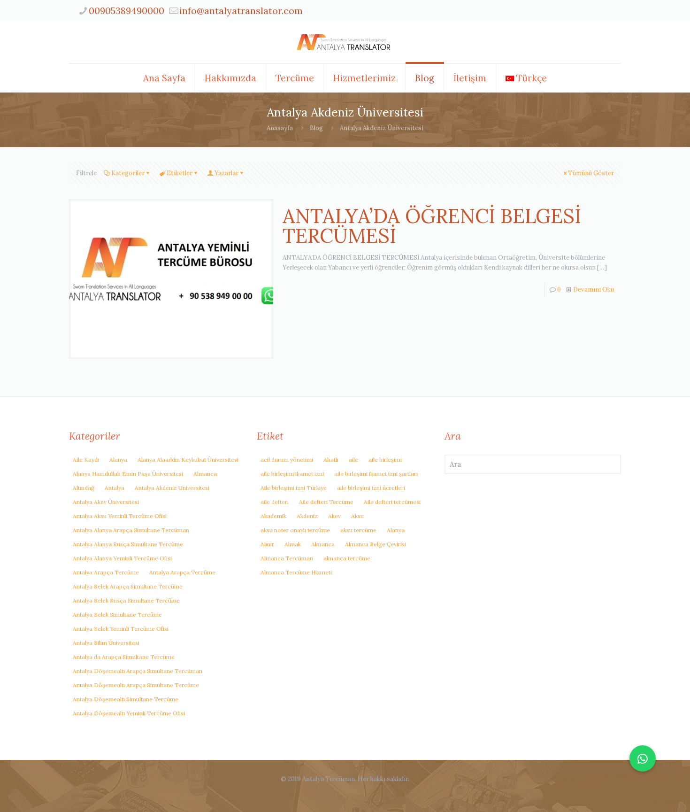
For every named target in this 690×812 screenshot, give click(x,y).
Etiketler (179, 173)
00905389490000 (126, 10)
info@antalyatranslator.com (241, 10)
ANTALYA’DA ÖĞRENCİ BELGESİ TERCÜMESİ (432, 225)
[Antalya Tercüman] (345, 42)
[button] (642, 758)
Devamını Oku (593, 290)
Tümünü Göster (591, 173)
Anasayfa (280, 128)
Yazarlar (226, 173)
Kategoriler (128, 173)
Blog (316, 128)
